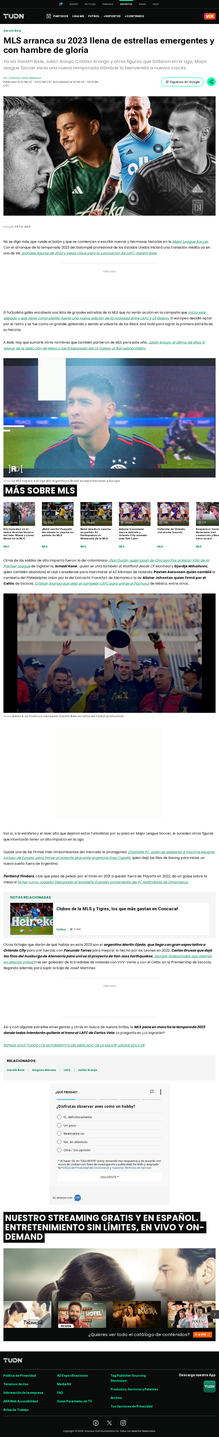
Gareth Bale (12, 31)
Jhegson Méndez (44, 1070)
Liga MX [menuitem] (78, 16)
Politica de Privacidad (19, 1375)
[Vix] (210, 16)
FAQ (60, 1392)
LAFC (67, 1070)
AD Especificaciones (72, 1375)
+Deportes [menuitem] (112, 16)
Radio (142, 4)
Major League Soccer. (190, 241)
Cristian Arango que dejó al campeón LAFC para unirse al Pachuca (92, 583)
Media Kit (64, 1384)
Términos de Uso (15, 1384)
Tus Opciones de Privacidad (131, 1406)
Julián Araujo (88, 1070)
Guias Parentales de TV (74, 1401)
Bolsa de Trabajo (16, 1410)
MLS (6, 546)
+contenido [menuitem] (134, 16)
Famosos (107, 4)
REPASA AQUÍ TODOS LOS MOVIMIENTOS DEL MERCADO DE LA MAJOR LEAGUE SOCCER (74, 1045)
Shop (156, 4)
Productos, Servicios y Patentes (134, 1389)
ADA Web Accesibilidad (20, 1401)
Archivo (116, 1398)
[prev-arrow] (0, 1314)
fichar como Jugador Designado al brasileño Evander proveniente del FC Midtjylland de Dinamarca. (103, 882)
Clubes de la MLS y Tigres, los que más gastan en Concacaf (117, 908)
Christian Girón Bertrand (25, 78)
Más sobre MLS (40, 491)
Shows (74, 4)
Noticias (90, 4)
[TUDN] (14, 16)
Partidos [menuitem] (60, 16)
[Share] (211, 81)
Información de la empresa (23, 1392)
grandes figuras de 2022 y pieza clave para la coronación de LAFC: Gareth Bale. (89, 253)
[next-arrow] (214, 1314)
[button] (109, 652)
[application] (109, 418)
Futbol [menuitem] (93, 16)
